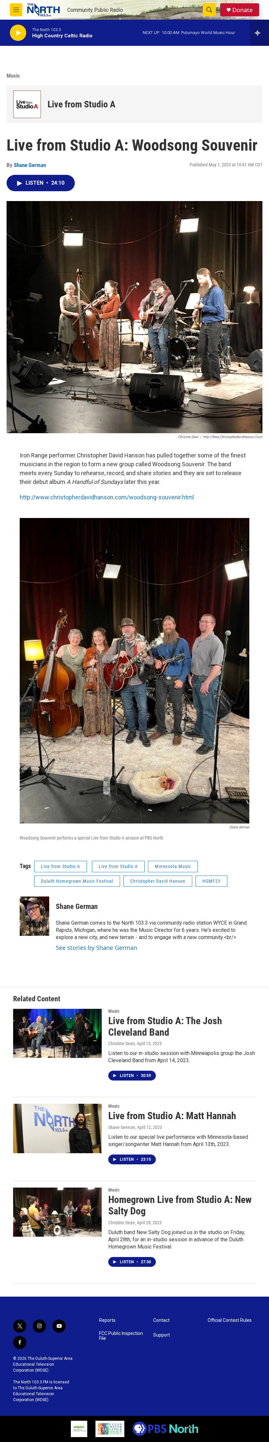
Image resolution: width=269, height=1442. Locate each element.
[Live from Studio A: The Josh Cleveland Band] (57, 1033)
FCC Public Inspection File (121, 1336)
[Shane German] (34, 916)
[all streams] (259, 33)
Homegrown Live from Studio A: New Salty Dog (180, 1205)
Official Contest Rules (230, 1320)
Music (13, 75)
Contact (161, 1320)
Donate (242, 10)
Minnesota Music (173, 866)
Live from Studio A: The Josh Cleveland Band (165, 1026)
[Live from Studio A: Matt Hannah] (57, 1128)
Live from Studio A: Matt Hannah (172, 1115)
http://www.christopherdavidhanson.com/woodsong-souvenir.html (107, 497)
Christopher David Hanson (157, 881)
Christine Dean (121, 1043)
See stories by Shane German (96, 948)
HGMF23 (211, 881)
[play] (18, 33)
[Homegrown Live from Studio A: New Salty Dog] (57, 1212)
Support (161, 1335)
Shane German (30, 165)
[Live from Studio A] (27, 104)
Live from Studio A (81, 104)
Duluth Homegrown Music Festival (77, 881)
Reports (107, 1320)
